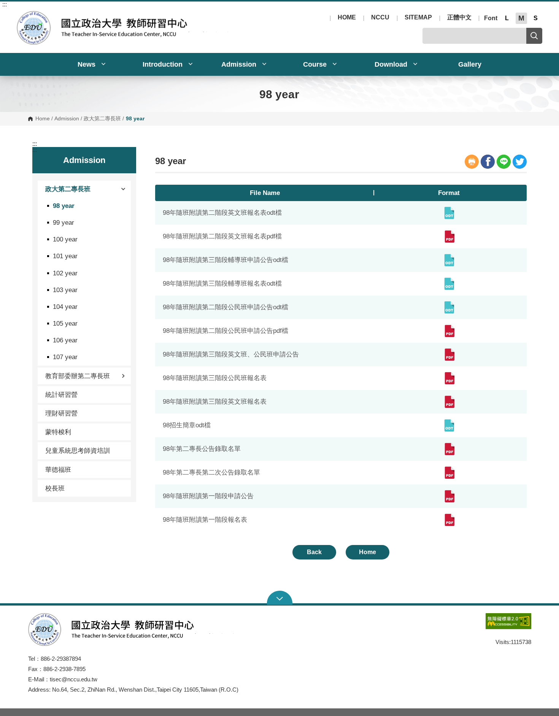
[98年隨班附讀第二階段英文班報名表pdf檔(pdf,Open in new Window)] (449, 236)
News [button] (87, 64)
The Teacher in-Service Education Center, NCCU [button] (22, 15)
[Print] (472, 162)
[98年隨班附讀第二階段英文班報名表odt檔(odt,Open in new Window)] (449, 212)
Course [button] (316, 64)
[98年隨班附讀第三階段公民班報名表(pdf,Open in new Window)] (449, 378)
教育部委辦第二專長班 (77, 376)
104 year (65, 306)
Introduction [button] (163, 64)
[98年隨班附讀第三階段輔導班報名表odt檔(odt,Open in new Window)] (449, 283)
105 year (65, 323)
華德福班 (58, 469)
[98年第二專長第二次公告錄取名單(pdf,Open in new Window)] (449, 472)
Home (42, 118)
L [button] (507, 18)
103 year (65, 290)
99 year (63, 222)
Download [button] (392, 64)
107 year (65, 357)
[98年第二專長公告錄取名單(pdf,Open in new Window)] (449, 449)
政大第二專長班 (102, 118)
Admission (66, 118)
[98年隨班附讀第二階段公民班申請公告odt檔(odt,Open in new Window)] (449, 307)
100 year (65, 239)
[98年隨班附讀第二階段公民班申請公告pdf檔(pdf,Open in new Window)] (449, 330)
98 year (64, 205)
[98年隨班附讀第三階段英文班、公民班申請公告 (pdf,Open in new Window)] (449, 354)
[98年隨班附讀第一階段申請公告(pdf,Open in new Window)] (449, 496)
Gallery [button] (469, 64)
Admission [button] (239, 64)
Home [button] (367, 552)
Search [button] (534, 36)
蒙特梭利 (58, 432)
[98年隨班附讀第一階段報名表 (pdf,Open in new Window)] (449, 519)
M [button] (521, 18)
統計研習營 (61, 394)
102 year (65, 273)
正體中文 (459, 17)
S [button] (536, 18)
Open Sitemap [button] (279, 598)
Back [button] (314, 552)
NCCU (380, 17)
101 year (65, 256)
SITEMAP (418, 17)
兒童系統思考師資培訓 (77, 450)
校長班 (55, 488)
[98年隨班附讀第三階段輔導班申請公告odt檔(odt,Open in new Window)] (449, 260)
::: (4, 5)
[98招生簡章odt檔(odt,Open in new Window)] (449, 425)
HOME (347, 17)
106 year (65, 340)
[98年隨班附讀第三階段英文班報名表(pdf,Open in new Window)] (449, 401)
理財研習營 (61, 413)
